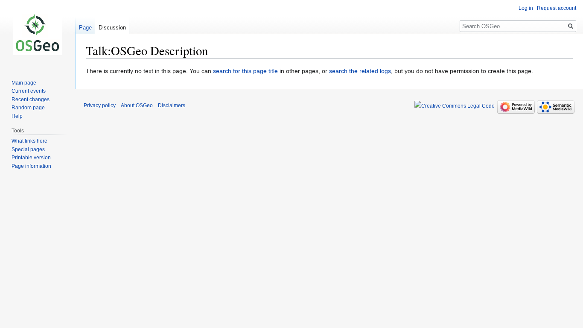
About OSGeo (137, 105)
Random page (28, 108)
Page (85, 27)
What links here (29, 141)
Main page (24, 83)
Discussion (112, 27)
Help (17, 116)
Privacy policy (100, 105)
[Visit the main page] (37, 34)
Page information (31, 166)
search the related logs (360, 70)
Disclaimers (171, 105)
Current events (29, 91)
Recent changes (31, 99)
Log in (526, 8)
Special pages (28, 149)
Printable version (31, 158)
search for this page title (245, 70)
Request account (556, 8)
